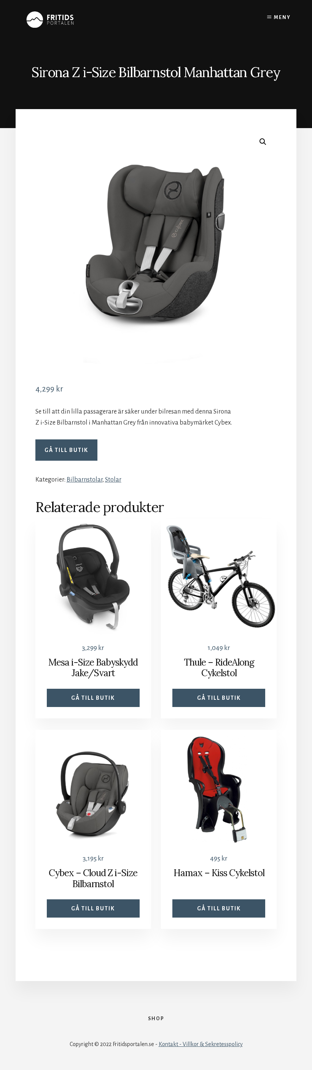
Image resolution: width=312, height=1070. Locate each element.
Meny (282, 17)
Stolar (113, 479)
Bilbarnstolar (84, 479)
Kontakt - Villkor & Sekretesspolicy (201, 1044)
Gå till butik (66, 450)
